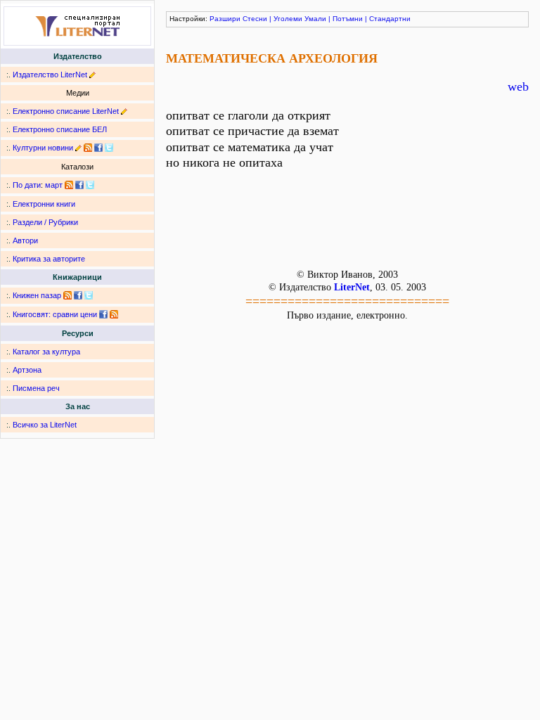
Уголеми (288, 18)
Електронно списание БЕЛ (60, 129)
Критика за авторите (49, 259)
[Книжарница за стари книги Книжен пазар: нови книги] (67, 295)
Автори (25, 240)
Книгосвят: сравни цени (55, 314)
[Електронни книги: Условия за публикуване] (92, 74)
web (518, 86)
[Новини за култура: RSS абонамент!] (88, 147)
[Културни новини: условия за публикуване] (78, 147)
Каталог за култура (46, 351)
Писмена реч (36, 388)
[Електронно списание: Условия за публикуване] (124, 111)
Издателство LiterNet (50, 74)
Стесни (255, 18)
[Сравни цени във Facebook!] (103, 314)
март (54, 185)
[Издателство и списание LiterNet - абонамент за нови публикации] (69, 185)
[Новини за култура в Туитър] (109, 147)
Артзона (27, 370)
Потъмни (348, 18)
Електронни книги (44, 204)
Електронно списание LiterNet (66, 111)
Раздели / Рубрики (45, 222)
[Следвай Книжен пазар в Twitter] (88, 295)
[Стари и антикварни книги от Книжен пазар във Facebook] (78, 295)
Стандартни (390, 18)
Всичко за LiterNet (45, 424)
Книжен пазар (37, 295)
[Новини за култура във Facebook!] (98, 147)
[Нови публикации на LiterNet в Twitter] (90, 185)
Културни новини (43, 147)
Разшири (225, 18)
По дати (27, 185)
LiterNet (352, 287)
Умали (315, 18)
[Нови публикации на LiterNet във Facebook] (79, 185)
